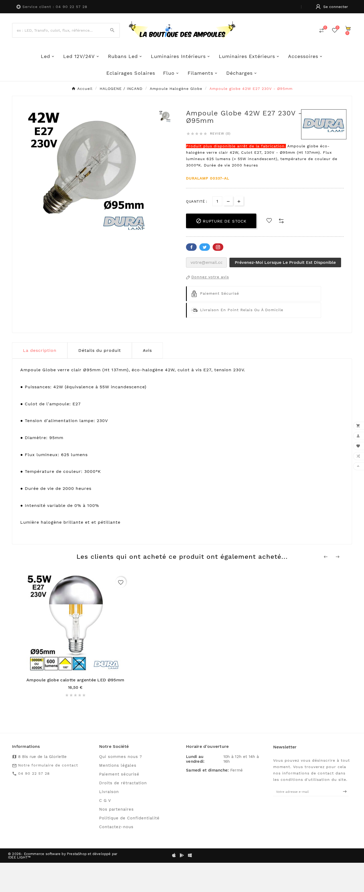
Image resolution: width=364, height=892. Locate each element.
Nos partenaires (116, 809)
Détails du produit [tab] (99, 350)
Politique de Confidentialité (129, 818)
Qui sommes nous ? (120, 756)
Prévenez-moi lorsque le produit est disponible (285, 262)
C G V (105, 800)
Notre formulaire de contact (48, 765)
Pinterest (218, 247)
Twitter (204, 247)
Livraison (109, 791)
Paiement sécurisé (119, 774)
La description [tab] (39, 350)
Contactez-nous (116, 826)
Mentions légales (117, 765)
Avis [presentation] (147, 350)
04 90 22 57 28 (34, 773)
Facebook (191, 247)
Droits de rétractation (123, 783)
